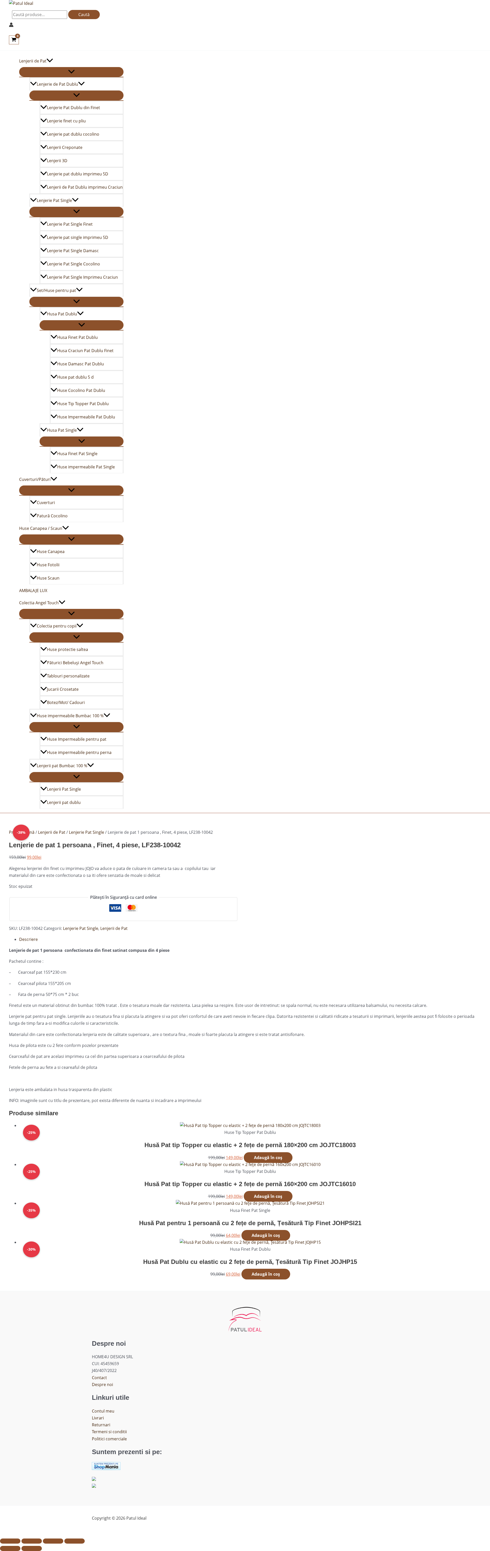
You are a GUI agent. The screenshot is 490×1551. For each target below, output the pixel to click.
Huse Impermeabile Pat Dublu (86, 417)
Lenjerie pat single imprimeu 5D (77, 237)
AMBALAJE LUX (33, 590)
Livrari (98, 1418)
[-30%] (250, 1242)
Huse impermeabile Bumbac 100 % (70, 716)
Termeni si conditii (109, 1431)
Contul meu (103, 1411)
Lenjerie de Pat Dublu (57, 84)
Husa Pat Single (62, 430)
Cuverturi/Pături (35, 479)
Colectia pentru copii (57, 626)
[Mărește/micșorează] (10, 1541)
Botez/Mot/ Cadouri (66, 702)
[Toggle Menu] (71, 72)
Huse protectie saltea (67, 649)
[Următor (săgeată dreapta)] (31, 1548)
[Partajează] (53, 1541)
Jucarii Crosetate (63, 689)
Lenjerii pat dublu (64, 802)
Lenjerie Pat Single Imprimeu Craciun (82, 277)
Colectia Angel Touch (39, 603)
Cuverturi (46, 502)
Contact (99, 1377)
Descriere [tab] (28, 939)
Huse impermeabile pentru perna (79, 752)
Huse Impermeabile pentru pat (76, 739)
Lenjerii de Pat (32, 61)
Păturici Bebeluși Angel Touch (75, 662)
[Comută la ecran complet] (31, 1541)
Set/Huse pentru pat (56, 290)
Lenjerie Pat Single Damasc (73, 250)
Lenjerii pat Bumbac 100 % (62, 765)
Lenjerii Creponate (64, 147)
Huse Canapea (51, 551)
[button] (49, 61)
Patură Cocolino (52, 516)
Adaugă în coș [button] (268, 1157)
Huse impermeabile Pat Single (86, 467)
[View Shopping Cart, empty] (14, 40)
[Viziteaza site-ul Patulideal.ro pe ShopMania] (106, 1468)
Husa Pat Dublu (62, 314)
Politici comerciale (109, 1439)
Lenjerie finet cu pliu (66, 121)
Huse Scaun (48, 578)
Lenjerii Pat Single (64, 789)
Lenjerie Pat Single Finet (70, 224)
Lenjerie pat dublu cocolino (73, 134)
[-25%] (250, 1125)
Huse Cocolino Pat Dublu (81, 390)
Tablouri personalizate (68, 676)
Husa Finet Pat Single (77, 453)
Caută (84, 14)
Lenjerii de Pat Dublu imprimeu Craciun (85, 187)
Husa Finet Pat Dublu (77, 337)
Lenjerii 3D (57, 160)
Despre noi (102, 1384)
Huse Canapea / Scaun (40, 528)
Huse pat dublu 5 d (75, 377)
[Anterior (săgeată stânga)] (10, 1548)
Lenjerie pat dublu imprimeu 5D (77, 174)
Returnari (101, 1425)
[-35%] (250, 1203)
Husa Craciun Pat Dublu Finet (85, 350)
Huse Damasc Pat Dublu (80, 364)
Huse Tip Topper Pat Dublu (83, 403)
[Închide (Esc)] (74, 1541)
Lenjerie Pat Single (54, 200)
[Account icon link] (11, 25)
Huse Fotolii (48, 565)
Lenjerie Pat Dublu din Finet (73, 107)
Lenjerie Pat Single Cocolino (73, 264)
